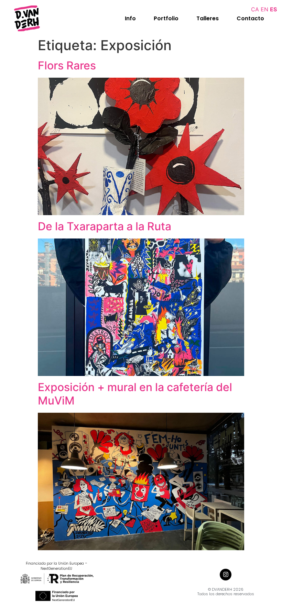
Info (130, 18)
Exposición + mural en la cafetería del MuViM (135, 393)
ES (273, 9)
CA (255, 9)
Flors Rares (67, 65)
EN (264, 9)
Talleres (207, 18)
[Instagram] (225, 574)
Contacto (250, 18)
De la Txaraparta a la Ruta (104, 226)
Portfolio (166, 18)
